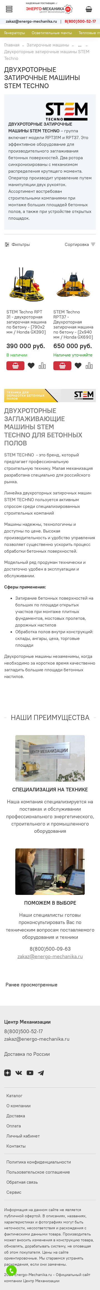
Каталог (14, 1095)
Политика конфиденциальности (38, 1162)
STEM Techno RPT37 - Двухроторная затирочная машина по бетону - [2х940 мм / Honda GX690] (73, 324)
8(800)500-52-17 (23, 1031)
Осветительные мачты (52, 32)
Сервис (13, 1192)
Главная (11, 45)
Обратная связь (22, 1182)
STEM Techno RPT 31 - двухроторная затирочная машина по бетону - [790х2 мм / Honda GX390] (26, 322)
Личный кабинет (23, 1136)
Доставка (15, 1115)
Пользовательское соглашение (38, 1172)
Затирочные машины (48, 45)
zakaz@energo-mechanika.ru (50, 956)
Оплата (13, 1126)
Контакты (16, 1146)
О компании (18, 1105)
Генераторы (14, 32)
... (79, 44)
